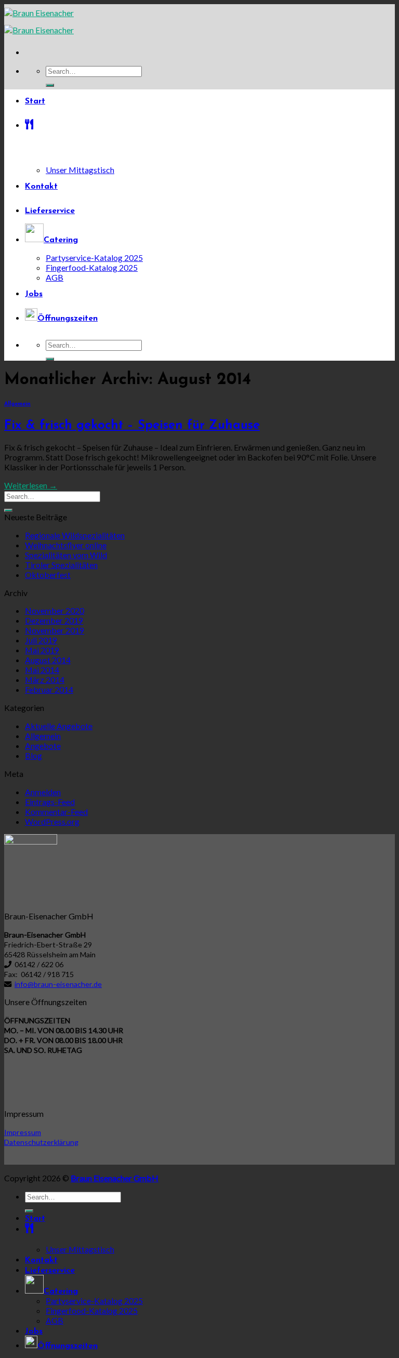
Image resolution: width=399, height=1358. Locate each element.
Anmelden (43, 792)
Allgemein (17, 404)
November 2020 (54, 610)
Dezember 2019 (54, 620)
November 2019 (54, 630)
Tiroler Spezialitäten (61, 565)
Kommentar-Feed (56, 811)
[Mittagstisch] (210, 126)
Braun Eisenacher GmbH (114, 1178)
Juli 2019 (41, 640)
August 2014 (48, 660)
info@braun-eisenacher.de (58, 984)
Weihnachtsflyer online (66, 545)
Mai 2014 (42, 670)
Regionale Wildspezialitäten (75, 535)
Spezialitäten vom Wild (66, 555)
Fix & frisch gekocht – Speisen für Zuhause (132, 425)
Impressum (22, 1132)
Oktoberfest (48, 574)
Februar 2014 (49, 689)
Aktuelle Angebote (58, 726)
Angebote (43, 745)
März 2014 (44, 679)
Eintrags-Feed (50, 802)
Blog (33, 755)
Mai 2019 (42, 650)
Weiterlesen (30, 485)
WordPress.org (52, 821)
